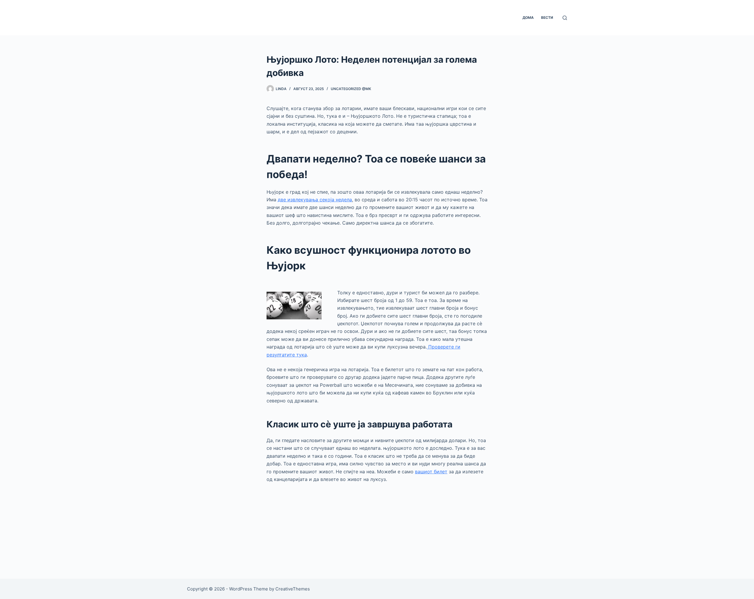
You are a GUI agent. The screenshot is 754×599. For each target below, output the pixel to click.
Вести (547, 17)
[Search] (565, 18)
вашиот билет (431, 471)
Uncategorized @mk (351, 89)
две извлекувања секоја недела (315, 200)
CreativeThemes (292, 589)
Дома (528, 17)
